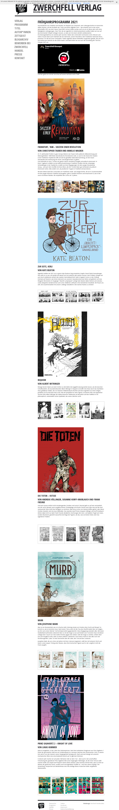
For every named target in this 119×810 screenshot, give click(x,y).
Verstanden (86, 3)
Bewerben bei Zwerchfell (22, 45)
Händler (51, 807)
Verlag (19, 21)
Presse (18, 54)
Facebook (63, 805)
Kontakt (20, 58)
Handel (19, 51)
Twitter (62, 803)
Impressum (63, 807)
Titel (17, 28)
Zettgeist (20, 36)
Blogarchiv (21, 39)
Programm (21, 24)
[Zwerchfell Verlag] (21, 8)
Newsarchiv (52, 803)
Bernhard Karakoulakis (97, 803)
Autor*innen (23, 32)
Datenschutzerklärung (67, 809)
